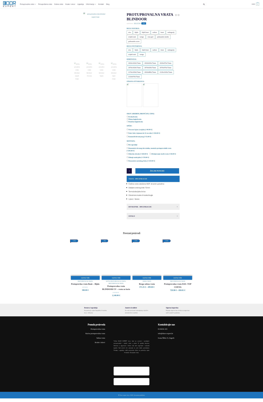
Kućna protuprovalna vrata (116, 281)
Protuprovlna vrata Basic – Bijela (85, 284)
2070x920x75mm (150, 67)
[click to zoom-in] (95, 36)
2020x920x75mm (150, 63)
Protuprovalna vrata (85, 281)
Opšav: (129, 126)
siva (129, 32)
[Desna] (150, 95)
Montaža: (131, 141)
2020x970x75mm (165, 63)
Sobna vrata (147, 281)
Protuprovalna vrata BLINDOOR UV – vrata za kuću (116, 287)
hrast (162, 32)
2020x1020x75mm (134, 63)
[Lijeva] (134, 95)
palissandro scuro (134, 41)
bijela (136, 32)
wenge (142, 37)
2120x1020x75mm (166, 72)
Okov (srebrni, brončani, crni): (141, 113)
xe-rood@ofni (163, 333)
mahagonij (171, 32)
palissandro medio (163, 37)
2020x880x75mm (150, 72)
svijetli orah (132, 37)
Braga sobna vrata (147, 284)
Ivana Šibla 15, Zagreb (166, 338)
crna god (150, 37)
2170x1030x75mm (134, 72)
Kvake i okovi (100, 342)
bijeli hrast (145, 32)
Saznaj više (85, 278)
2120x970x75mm (134, 77)
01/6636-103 (162, 329)
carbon (154, 32)
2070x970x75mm (165, 67)
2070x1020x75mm (134, 67)
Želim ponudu (157, 171)
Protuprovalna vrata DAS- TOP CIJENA (177, 285)
